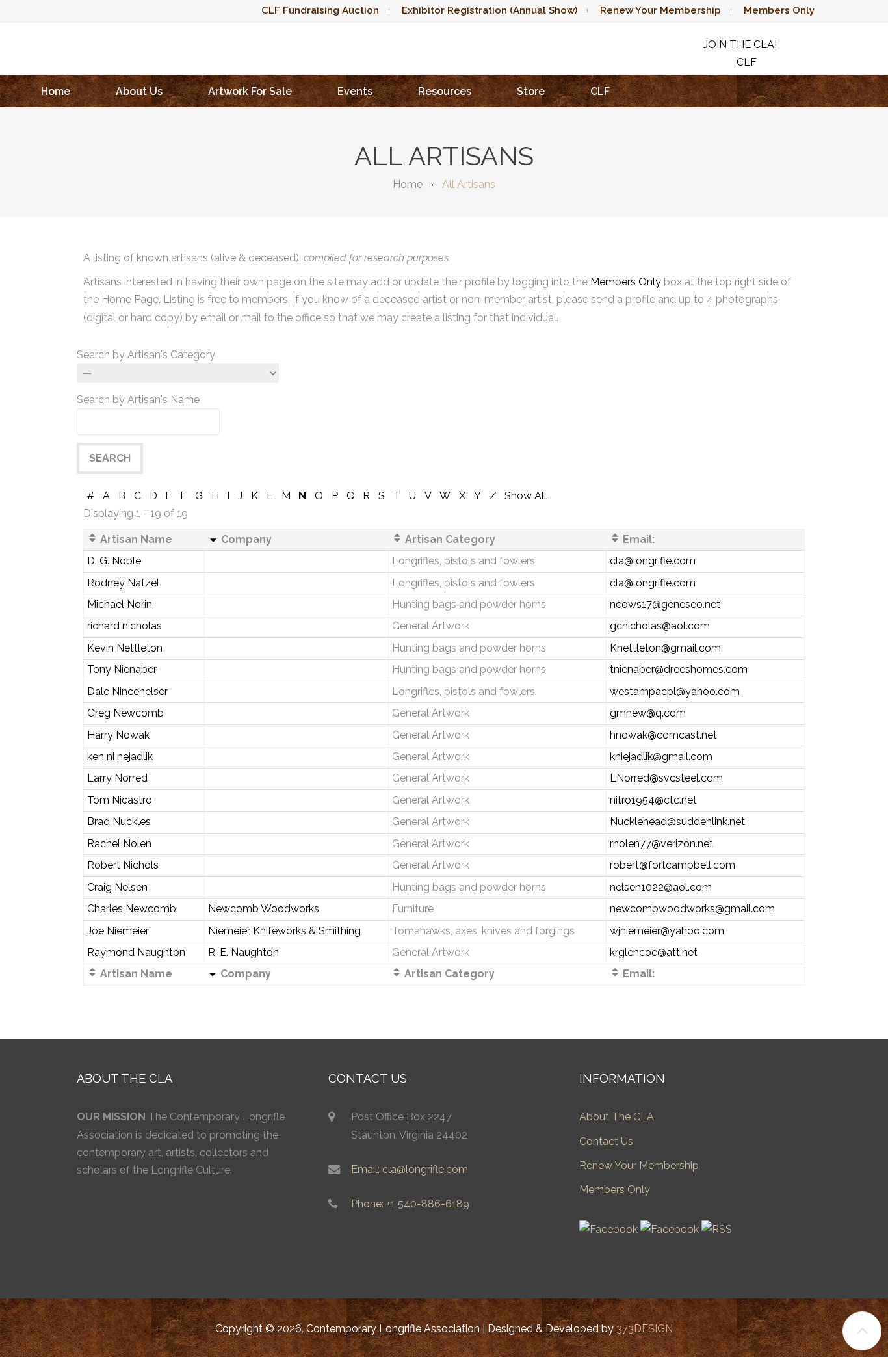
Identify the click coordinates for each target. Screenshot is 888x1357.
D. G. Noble (114, 561)
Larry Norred (117, 778)
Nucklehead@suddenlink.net (677, 821)
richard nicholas (124, 626)
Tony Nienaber (122, 669)
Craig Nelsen (117, 887)
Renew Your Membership (660, 10)
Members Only (779, 10)
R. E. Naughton (243, 952)
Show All (525, 496)
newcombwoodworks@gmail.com (692, 908)
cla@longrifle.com (653, 561)
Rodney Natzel (123, 583)
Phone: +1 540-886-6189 (410, 1204)
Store (531, 91)
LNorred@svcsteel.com (666, 778)
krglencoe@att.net (654, 952)
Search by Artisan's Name (138, 399)
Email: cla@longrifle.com (409, 1169)
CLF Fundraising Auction (320, 10)
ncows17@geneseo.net (665, 604)
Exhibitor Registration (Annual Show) (489, 10)
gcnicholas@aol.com (660, 626)
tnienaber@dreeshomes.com (679, 669)
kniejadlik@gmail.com (661, 756)
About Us (139, 91)
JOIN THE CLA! (740, 44)
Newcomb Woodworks (263, 908)
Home (55, 91)
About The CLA (616, 1117)
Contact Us (606, 1141)
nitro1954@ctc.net (653, 800)
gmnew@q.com (648, 713)
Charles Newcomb (131, 908)
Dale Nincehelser (127, 691)
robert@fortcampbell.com (672, 865)
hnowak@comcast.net (663, 735)
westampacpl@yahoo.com (675, 691)
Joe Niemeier (118, 931)
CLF (600, 91)
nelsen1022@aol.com (661, 887)
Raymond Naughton (136, 952)
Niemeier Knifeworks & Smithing (284, 931)
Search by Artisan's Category (146, 355)
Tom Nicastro (119, 800)
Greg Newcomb (125, 713)
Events (354, 91)
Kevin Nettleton (125, 648)
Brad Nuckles (119, 821)
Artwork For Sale (250, 91)
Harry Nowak (118, 735)
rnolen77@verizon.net (661, 843)
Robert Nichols (123, 865)
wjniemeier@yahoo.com (667, 931)
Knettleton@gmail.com (665, 648)
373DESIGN (644, 1329)
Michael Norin (119, 604)
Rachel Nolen (119, 843)
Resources (444, 91)
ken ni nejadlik (120, 756)
